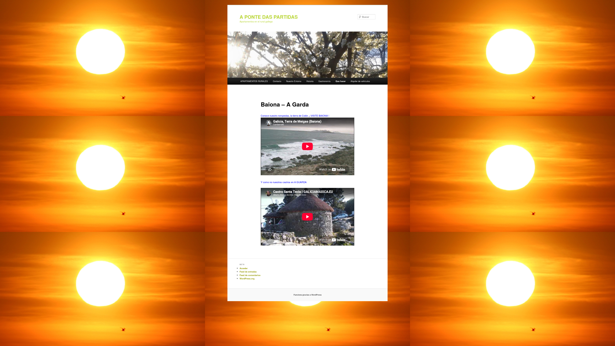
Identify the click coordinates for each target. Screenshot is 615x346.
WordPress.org (247, 278)
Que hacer (341, 81)
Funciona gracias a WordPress (308, 294)
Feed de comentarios (250, 275)
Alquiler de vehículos (360, 81)
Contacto (277, 81)
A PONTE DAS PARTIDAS (269, 16)
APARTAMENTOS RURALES (254, 81)
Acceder (244, 268)
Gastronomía (324, 81)
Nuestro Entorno (293, 81)
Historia (309, 81)
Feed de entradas (248, 271)
